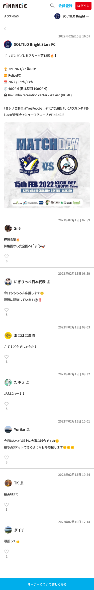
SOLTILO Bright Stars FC (34, 44)
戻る (5, 28)
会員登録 (65, 5)
